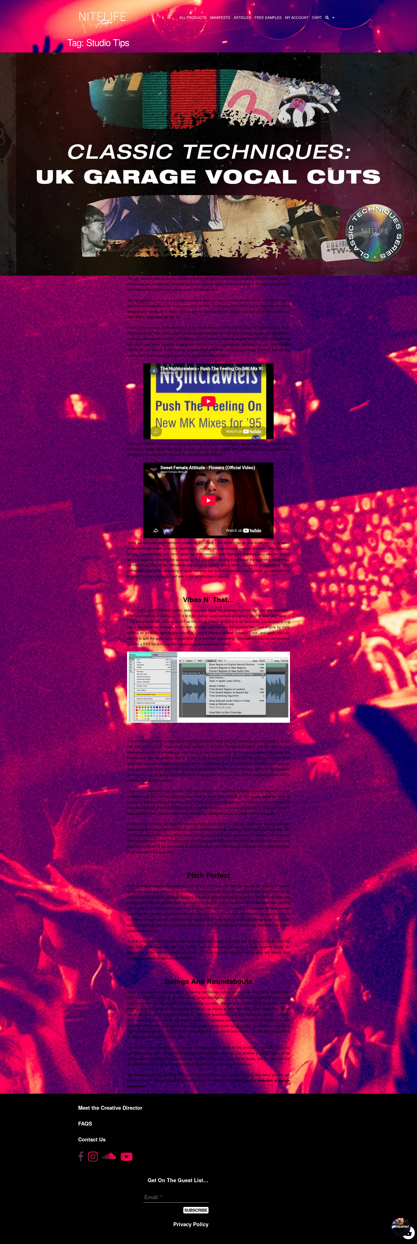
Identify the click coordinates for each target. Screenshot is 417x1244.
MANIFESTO (220, 17)
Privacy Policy (190, 1224)
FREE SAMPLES (268, 17)
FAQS (85, 1123)
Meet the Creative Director (110, 1107)
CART (317, 17)
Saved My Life (139, 349)
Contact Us (92, 1139)
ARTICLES (242, 17)
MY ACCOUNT (297, 17)
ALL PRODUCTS (193, 17)
